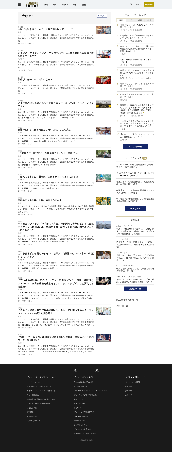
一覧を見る (135, 208)
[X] (75, 371)
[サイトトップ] (32, 4)
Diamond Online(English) (83, 382)
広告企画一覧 (122, 306)
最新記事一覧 (135, 288)
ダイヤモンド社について (135, 377)
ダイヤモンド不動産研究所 (84, 412)
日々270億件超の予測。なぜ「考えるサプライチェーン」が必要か (135, 174)
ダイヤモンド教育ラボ (82, 429)
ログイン (138, 4)
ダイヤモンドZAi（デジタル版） (86, 395)
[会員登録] (149, 4)
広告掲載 (30, 412)
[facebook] (86, 371)
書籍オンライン (80, 399)
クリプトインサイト (81, 425)
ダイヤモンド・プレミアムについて (40, 386)
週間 (140, 20)
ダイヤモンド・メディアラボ (85, 433)
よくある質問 (32, 408)
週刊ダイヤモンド (80, 386)
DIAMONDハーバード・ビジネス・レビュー (90, 390)
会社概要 (128, 386)
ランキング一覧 (135, 146)
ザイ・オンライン (80, 403)
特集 (74, 4)
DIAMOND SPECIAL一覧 (127, 299)
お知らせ (128, 395)
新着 (46, 4)
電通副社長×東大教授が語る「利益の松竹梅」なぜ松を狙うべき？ (135, 182)
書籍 (84, 4)
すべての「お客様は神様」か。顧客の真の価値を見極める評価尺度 (135, 200)
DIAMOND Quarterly (81, 416)
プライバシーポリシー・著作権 (38, 403)
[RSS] (96, 371)
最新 (121, 20)
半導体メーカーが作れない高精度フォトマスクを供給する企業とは (135, 191)
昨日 (130, 20)
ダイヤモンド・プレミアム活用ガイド (41, 390)
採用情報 (128, 390)
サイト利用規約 (33, 395)
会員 (149, 20)
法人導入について (33, 420)
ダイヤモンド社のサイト (84, 377)
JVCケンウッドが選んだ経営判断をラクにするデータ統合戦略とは (135, 165)
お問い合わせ (32, 416)
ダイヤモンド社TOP (132, 382)
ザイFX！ (77, 408)
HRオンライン (79, 420)
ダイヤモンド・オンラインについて (41, 377)
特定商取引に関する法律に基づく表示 (41, 399)
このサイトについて (34, 382)
